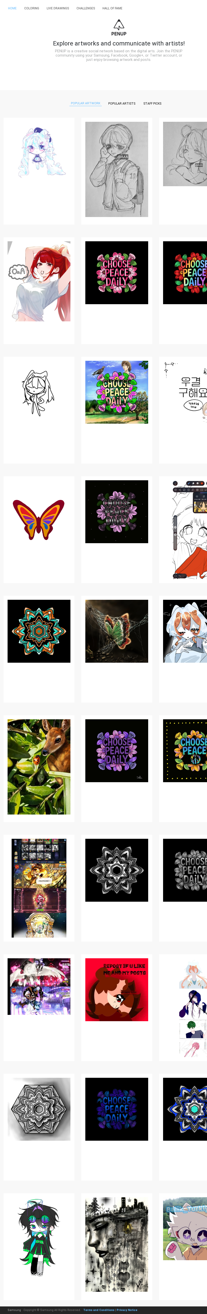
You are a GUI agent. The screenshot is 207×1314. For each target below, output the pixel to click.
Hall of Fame (112, 8)
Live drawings (58, 8)
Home (12, 8)
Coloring (31, 8)
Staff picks (152, 103)
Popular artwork (85, 103)
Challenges (85, 8)
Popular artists (121, 103)
